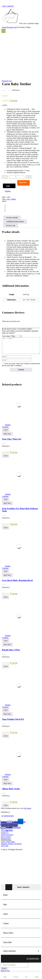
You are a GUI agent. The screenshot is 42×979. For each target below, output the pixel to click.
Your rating (6, 336)
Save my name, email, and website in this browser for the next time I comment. (21, 364)
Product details (12, 217)
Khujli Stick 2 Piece (11, 650)
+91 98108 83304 (7, 816)
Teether (13, 199)
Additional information (15, 221)
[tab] (12, 218)
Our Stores (27, 808)
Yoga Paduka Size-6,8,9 (13, 719)
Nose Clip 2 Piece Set (11, 439)
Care (8, 199)
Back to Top (5, 971)
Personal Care (12, 27)
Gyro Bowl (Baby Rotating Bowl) (17, 580)
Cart (8, 186)
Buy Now (23, 182)
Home (4, 27)
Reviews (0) (10, 225)
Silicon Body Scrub (11, 789)
